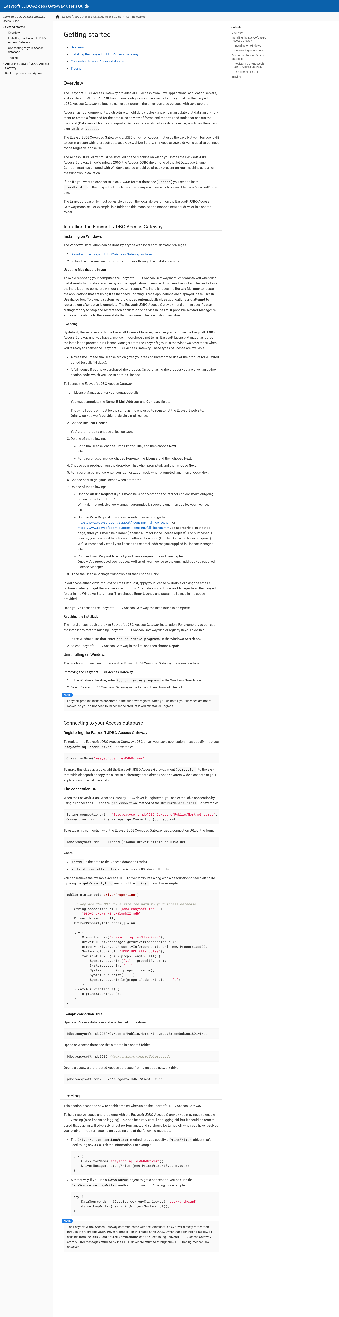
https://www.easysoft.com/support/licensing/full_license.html (124, 528)
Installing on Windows (247, 45)
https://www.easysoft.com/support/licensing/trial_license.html (124, 522)
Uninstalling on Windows (249, 50)
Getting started (15, 27)
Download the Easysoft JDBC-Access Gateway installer (111, 254)
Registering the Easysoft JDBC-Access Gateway (249, 65)
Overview (14, 32)
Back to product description (23, 73)
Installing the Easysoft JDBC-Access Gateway (249, 39)
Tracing (13, 58)
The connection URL (246, 71)
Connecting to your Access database (248, 57)
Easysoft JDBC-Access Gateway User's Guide (46, 6)
